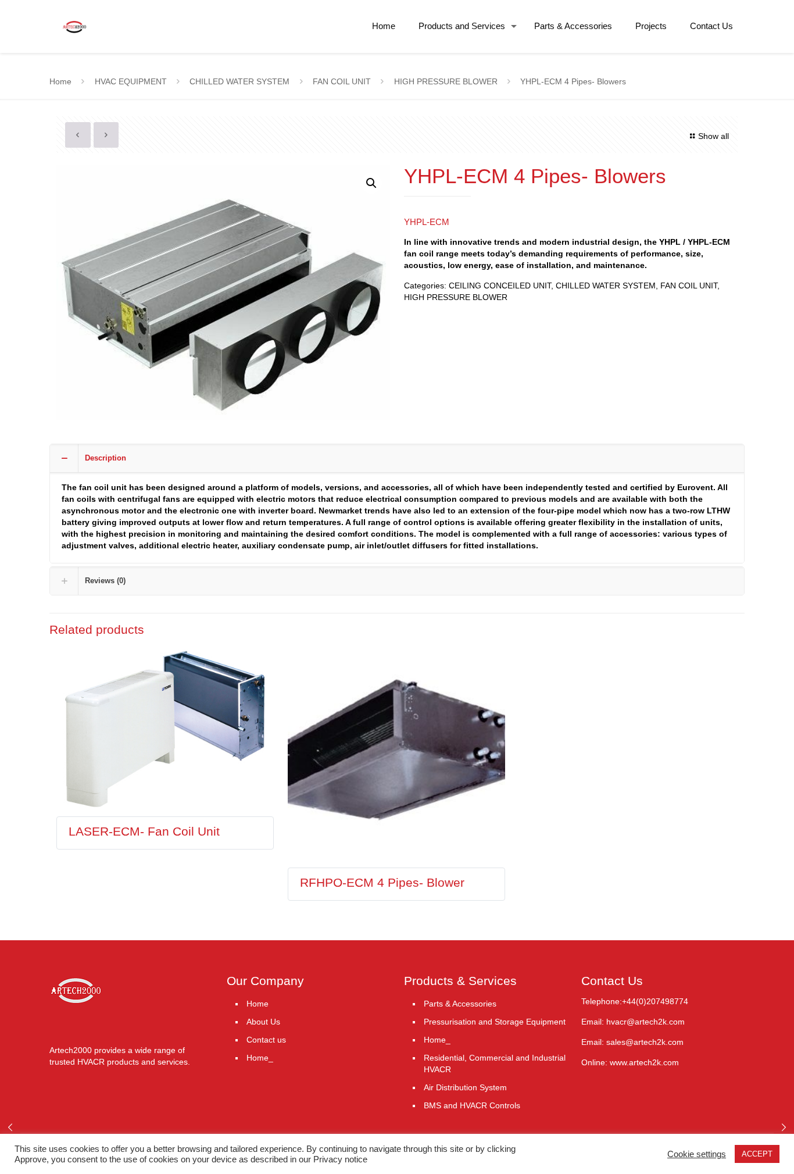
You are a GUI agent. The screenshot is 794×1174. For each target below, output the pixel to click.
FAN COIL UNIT (342, 81)
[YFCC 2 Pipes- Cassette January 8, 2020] (784, 1127)
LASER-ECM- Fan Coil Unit (144, 831)
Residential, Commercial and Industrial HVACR (495, 1063)
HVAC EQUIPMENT (131, 81)
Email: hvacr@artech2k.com (633, 1021)
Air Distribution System (465, 1087)
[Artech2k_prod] (74, 17)
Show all (713, 136)
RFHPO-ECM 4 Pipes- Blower (382, 882)
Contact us (266, 1039)
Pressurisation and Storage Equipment (495, 1021)
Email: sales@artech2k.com (632, 1042)
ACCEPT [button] (757, 1154)
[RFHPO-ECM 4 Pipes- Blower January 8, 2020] (10, 1127)
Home (60, 81)
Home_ (259, 1057)
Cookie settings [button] (696, 1154)
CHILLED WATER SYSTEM (239, 81)
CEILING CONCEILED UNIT (500, 285)
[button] (371, 183)
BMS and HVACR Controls (472, 1105)
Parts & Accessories (460, 1003)
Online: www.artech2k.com (630, 1062)
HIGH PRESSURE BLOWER (446, 81)
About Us (263, 1021)
